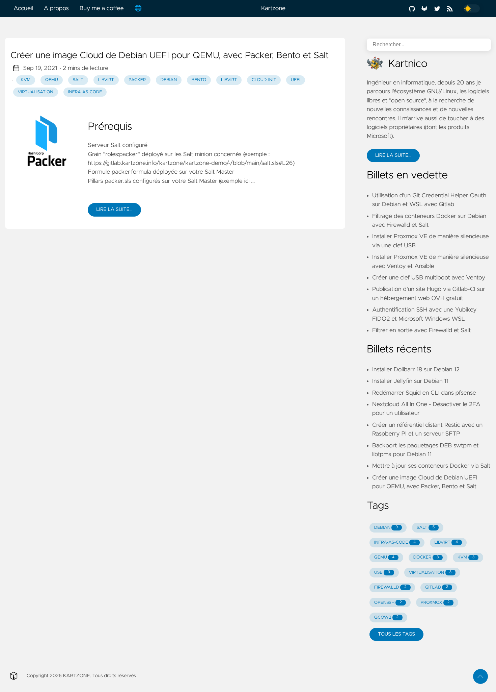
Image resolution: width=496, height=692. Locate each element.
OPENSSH (388, 602)
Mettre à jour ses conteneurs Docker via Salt (431, 466)
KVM (466, 557)
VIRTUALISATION (430, 572)
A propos (56, 8)
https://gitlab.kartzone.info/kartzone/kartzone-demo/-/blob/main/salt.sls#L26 (190, 163)
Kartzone (273, 8)
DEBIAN (386, 527)
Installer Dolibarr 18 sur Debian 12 (416, 370)
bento (199, 80)
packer (137, 80)
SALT (426, 527)
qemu (51, 80)
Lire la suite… (114, 209)
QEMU (384, 557)
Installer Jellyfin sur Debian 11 (410, 381)
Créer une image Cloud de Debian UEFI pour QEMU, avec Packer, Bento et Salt (169, 55)
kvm (26, 80)
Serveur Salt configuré (117, 145)
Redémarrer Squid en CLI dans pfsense (424, 393)
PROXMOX (434, 602)
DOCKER (426, 557)
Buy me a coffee (102, 8)
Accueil (23, 8)
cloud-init (264, 80)
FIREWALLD (390, 587)
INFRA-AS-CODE (395, 542)
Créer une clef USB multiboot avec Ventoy (428, 278)
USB (382, 572)
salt (78, 80)
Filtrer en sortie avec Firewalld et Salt (421, 330)
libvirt (106, 80)
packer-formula (131, 172)
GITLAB (436, 587)
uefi (295, 80)
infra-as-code (85, 92)
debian (169, 80)
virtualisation (35, 92)
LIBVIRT (446, 542)
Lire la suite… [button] (393, 155)
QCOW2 (386, 617)
